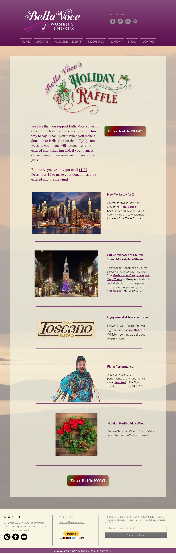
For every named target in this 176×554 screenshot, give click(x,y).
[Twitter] (120, 21)
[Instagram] (128, 21)
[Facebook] (113, 21)
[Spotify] (135, 21)
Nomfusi (120, 382)
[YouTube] (24, 537)
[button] (71, 535)
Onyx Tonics (114, 279)
